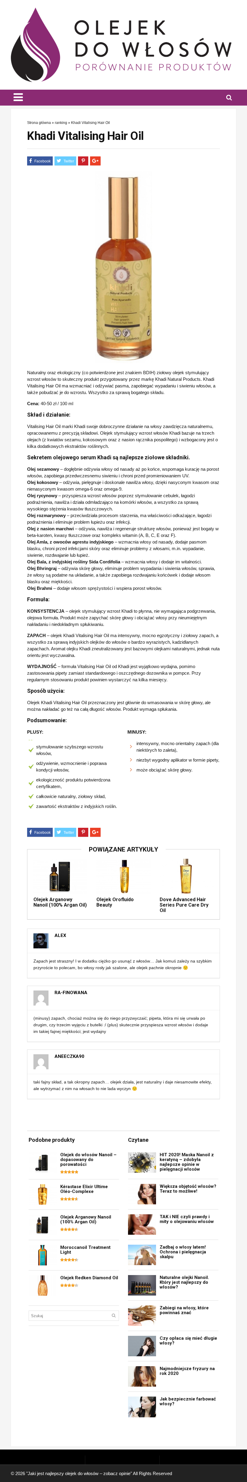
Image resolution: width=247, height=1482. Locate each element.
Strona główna (39, 123)
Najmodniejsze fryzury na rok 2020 (187, 1371)
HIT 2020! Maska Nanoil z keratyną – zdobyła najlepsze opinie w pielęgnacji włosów (187, 1162)
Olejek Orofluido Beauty (115, 902)
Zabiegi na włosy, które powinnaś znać (184, 1310)
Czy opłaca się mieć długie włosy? (188, 1341)
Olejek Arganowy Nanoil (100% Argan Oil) (60, 902)
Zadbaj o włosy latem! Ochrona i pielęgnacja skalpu (183, 1251)
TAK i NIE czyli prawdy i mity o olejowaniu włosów (187, 1219)
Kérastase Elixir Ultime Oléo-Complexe (84, 1189)
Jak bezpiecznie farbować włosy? (188, 1401)
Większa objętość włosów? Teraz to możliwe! (188, 1189)
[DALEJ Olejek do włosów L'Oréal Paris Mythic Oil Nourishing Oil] (241, 726)
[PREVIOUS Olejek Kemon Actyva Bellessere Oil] (6, 726)
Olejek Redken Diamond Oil (89, 1277)
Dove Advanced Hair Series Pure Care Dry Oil (184, 905)
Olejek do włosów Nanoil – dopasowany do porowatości (88, 1159)
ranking (61, 123)
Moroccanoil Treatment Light (85, 1250)
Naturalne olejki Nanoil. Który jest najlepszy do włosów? (184, 1282)
